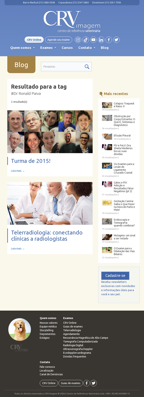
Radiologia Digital (73, 345)
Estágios (45, 337)
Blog (105, 47)
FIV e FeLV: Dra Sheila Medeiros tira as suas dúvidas (123, 150)
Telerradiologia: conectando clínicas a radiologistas (46, 235)
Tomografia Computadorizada (80, 341)
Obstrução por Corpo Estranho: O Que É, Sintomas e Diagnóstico (124, 120)
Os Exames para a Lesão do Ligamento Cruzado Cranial (124, 168)
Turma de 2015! (30, 161)
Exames (49, 49)
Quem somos (23, 49)
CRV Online (34, 39)
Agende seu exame (58, 39)
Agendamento (71, 334)
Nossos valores (49, 322)
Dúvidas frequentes (74, 356)
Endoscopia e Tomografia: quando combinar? (124, 222)
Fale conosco (47, 366)
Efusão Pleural (122, 135)
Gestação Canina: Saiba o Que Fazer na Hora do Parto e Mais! (124, 205)
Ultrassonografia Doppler (78, 349)
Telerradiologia (72, 330)
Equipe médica (48, 326)
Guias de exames (73, 326)
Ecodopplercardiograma (77, 352)
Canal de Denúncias (51, 374)
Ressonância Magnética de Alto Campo (85, 337)
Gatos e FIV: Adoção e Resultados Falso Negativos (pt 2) (124, 187)
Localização (46, 370)
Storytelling (46, 330)
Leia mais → (18, 170)
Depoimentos (48, 334)
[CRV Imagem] (72, 22)
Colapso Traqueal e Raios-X (124, 105)
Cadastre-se (115, 275)
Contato (87, 49)
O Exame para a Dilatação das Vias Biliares (124, 251)
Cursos (67, 47)
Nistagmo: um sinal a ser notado (124, 237)
